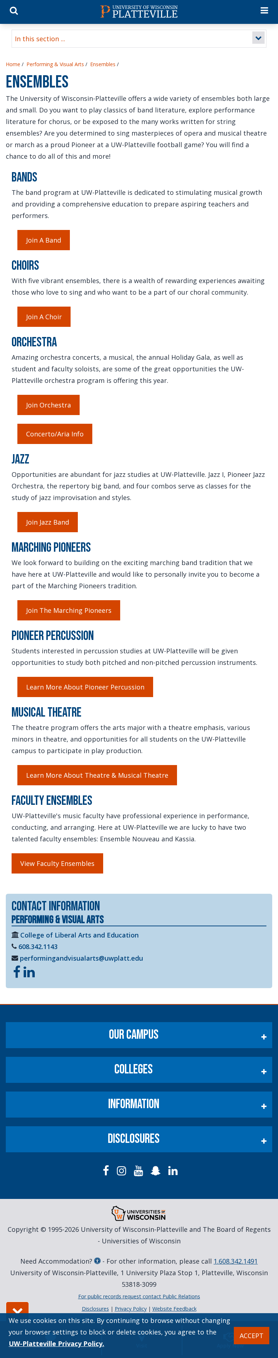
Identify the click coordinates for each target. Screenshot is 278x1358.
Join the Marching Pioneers (68, 610)
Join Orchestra (48, 405)
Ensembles (102, 64)
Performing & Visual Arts (55, 64)
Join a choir (44, 316)
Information (133, 1104)
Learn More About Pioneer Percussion (85, 687)
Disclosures (134, 1139)
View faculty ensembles (57, 863)
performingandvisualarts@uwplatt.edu (81, 958)
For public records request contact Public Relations (139, 1296)
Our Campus (134, 1035)
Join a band (43, 240)
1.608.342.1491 (236, 1261)
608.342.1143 (38, 946)
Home (13, 64)
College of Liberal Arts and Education (79, 935)
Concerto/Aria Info (55, 434)
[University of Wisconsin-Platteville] (139, 11)
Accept (252, 1335)
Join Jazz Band (47, 522)
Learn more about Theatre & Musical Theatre (97, 775)
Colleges (133, 1069)
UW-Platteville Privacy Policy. (56, 1343)
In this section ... (40, 38)
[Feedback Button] (17, 1311)
